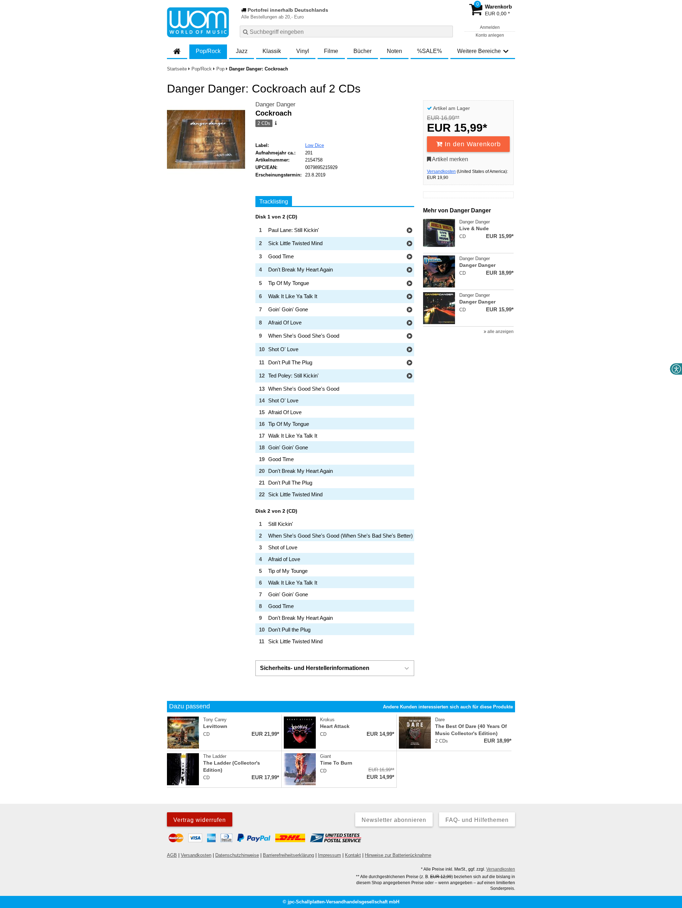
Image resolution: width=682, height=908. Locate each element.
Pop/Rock (208, 51)
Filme (331, 51)
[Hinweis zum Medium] (275, 123)
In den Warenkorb (472, 144)
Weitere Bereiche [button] (479, 51)
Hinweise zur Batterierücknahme (398, 855)
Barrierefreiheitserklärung (288, 855)
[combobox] (346, 31)
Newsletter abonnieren (394, 820)
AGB (172, 855)
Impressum (329, 855)
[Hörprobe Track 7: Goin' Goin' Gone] (409, 310)
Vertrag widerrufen (199, 820)
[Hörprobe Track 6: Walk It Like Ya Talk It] (409, 296)
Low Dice (314, 145)
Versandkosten (441, 171)
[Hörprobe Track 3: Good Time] (409, 257)
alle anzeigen (500, 331)
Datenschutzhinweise (237, 855)
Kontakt (353, 855)
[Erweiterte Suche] (446, 31)
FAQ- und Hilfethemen (477, 820)
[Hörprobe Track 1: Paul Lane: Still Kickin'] (409, 230)
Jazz (242, 51)
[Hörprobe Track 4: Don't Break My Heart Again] (409, 270)
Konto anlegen (490, 35)
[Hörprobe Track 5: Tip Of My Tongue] (409, 283)
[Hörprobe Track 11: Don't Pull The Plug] (409, 363)
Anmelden (490, 27)
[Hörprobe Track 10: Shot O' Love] (409, 349)
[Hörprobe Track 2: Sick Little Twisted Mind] (409, 243)
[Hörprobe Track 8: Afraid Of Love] (409, 323)
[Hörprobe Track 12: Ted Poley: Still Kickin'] (409, 376)
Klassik (271, 51)
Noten (394, 51)
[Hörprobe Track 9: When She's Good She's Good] (409, 336)
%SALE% (429, 51)
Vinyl (302, 51)
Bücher (362, 51)
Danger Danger (275, 104)
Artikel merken (449, 159)
